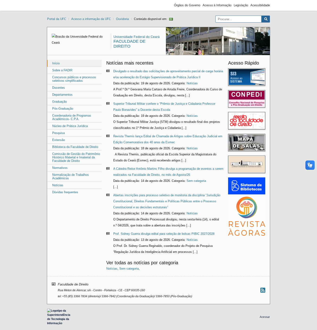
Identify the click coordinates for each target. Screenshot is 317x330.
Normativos (60, 168)
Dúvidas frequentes (65, 192)
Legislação (241, 5)
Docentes (58, 87)
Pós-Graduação (62, 108)
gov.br (55, 5)
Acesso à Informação (217, 5)
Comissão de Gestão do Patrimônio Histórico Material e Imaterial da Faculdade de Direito (76, 157)
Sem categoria (196, 181)
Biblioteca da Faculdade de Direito (75, 147)
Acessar (265, 317)
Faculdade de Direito (129, 44)
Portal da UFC (56, 19)
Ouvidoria (122, 19)
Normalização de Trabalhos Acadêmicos (70, 176)
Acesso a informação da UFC (91, 19)
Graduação (59, 101)
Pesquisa (58, 133)
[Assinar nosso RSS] (262, 290)
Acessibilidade (260, 5)
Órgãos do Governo (187, 5)
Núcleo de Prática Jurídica (70, 126)
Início (56, 63)
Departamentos (62, 94)
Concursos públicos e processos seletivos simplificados (74, 78)
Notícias (57, 185)
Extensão (58, 140)
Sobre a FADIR (62, 70)
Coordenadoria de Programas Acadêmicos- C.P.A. (71, 117)
